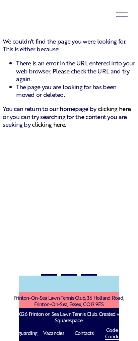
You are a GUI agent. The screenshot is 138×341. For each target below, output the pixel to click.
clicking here (114, 108)
